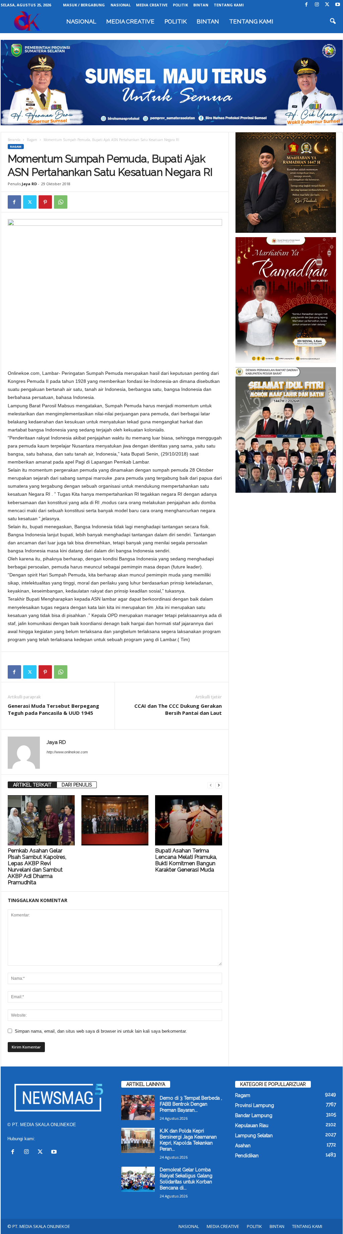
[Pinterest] (45, 202)
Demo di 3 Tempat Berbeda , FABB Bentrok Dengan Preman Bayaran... (191, 1104)
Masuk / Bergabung (84, 4)
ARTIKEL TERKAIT (32, 784)
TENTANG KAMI (229, 4)
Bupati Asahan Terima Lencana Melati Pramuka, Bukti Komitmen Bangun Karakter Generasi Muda (186, 860)
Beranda (14, 139)
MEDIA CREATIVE (151, 4)
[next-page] (218, 785)
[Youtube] (338, 5)
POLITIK (180, 4)
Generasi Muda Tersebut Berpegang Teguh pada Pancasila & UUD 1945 (53, 709)
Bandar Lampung (253, 1115)
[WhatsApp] (60, 202)
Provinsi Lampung (254, 1105)
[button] (332, 21)
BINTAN (200, 4)
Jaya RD (29, 183)
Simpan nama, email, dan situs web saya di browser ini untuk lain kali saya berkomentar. (101, 1031)
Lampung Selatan (254, 1135)
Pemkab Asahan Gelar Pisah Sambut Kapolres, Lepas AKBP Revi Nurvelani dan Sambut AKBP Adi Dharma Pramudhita (37, 866)
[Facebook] (306, 5)
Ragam (32, 139)
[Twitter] (327, 5)
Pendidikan (247, 1155)
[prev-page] (210, 785)
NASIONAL (121, 4)
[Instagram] (317, 5)
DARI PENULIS (77, 784)
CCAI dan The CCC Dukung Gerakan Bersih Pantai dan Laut (178, 709)
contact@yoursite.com (58, 1138)
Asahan (243, 1145)
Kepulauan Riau (251, 1125)
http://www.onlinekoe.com (67, 752)
